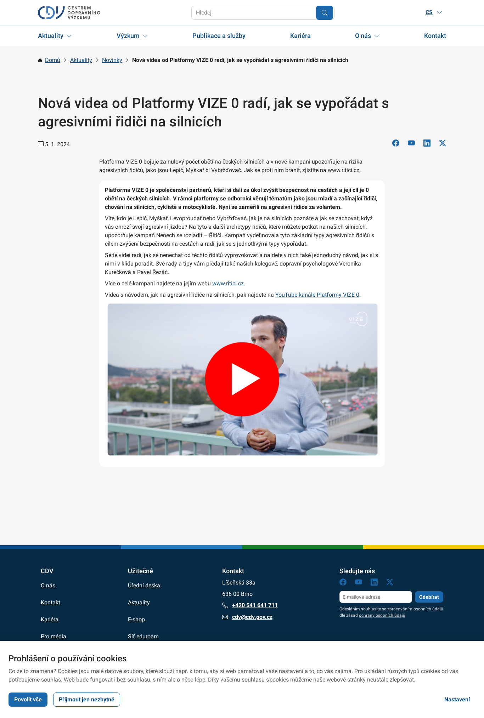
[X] (442, 144)
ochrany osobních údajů (382, 615)
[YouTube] (411, 144)
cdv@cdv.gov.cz (252, 617)
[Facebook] (395, 144)
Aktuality (50, 35)
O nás (363, 35)
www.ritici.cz (228, 283)
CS (429, 12)
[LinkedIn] (426, 144)
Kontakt (435, 35)
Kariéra (300, 35)
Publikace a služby (219, 35)
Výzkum (128, 35)
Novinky (112, 60)
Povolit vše (28, 699)
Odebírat (429, 597)
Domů (52, 60)
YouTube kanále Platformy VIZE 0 (317, 294)
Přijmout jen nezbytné (86, 699)
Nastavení (457, 699)
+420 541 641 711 (255, 605)
